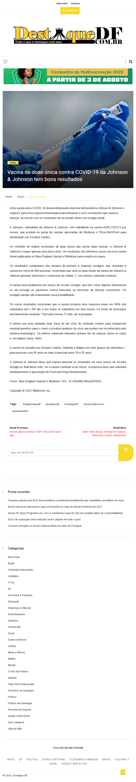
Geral (13, 162)
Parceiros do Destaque (21, 690)
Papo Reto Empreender (21, 684)
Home (8, 196)
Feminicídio (14, 627)
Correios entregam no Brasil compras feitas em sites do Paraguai (44, 525)
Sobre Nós (61, 3)
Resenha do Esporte (19, 709)
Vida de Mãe (15, 728)
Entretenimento (16, 614)
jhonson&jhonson (94, 404)
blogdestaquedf (31, 404)
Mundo (12, 665)
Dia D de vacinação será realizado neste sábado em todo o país (44, 519)
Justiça (12, 646)
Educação (13, 601)
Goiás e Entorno (17, 639)
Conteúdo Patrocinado (20, 569)
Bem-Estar (14, 557)
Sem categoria (16, 722)
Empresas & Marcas (19, 607)
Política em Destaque (20, 703)
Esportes (13, 620)
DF (9, 588)
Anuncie (75, 3)
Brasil (11, 563)
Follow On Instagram (68, 748)
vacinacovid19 (20, 411)
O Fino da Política (18, 671)
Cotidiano (13, 576)
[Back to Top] (122, 772)
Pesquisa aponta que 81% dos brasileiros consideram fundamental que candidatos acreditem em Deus (66, 500)
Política (12, 696)
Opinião (12, 677)
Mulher (12, 658)
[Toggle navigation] (5, 61)
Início (11, 759)
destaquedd (52, 404)
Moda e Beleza (16, 652)
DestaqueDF (71, 404)
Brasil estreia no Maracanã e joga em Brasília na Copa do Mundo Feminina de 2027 (55, 506)
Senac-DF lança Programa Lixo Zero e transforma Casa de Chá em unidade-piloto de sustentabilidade (65, 513)
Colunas (121, 759)
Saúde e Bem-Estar (19, 716)
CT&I (11, 582)
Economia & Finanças (20, 595)
